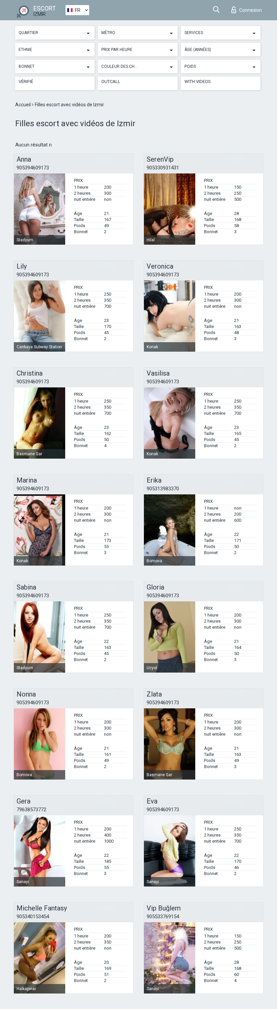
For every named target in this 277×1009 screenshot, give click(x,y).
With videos (197, 81)
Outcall (110, 81)
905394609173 (33, 168)
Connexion (250, 10)
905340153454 (33, 916)
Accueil (23, 104)
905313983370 (163, 489)
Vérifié (26, 81)
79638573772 (31, 810)
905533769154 (163, 916)
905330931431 (163, 168)
